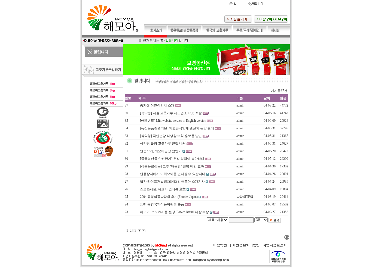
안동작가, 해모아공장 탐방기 (161, 151)
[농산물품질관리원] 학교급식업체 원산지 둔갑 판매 (177, 128)
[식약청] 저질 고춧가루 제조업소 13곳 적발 (171, 113)
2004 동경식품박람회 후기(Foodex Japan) (169, 197)
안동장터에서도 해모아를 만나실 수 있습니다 (173, 174)
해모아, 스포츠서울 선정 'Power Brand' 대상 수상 (175, 212)
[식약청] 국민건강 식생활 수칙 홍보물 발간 (171, 136)
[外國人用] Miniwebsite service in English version (173, 121)
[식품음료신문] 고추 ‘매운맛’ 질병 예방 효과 (172, 166)
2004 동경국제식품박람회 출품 (162, 204)
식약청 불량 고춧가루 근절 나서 (163, 143)
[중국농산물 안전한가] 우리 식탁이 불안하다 (172, 159)
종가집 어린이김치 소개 (157, 105)
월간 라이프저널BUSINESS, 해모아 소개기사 (173, 181)
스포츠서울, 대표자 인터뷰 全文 (163, 189)
